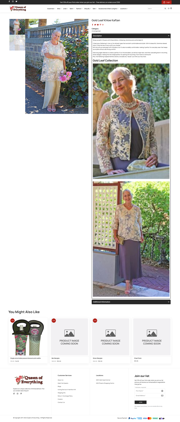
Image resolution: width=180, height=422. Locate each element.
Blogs (59, 334)
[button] (90, 370)
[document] (90, 396)
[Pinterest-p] (22, 342)
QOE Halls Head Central (103, 328)
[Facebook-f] (14, 342)
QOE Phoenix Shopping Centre (105, 331)
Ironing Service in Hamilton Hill (67, 337)
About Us (60, 328)
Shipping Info (61, 340)
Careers (60, 347)
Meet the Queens (63, 331)
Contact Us (61, 350)
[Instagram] (18, 342)
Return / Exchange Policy (65, 344)
